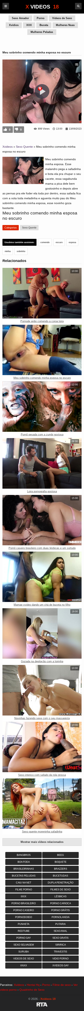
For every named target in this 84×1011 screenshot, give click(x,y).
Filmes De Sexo (60, 889)
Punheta (23, 924)
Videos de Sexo (62, 18)
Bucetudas (60, 875)
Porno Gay (23, 937)
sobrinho (21, 251)
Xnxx (23, 965)
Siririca (60, 944)
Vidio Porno (60, 958)
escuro (59, 242)
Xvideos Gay (60, 965)
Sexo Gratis (60, 937)
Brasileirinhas (23, 868)
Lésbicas (60, 896)
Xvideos (7, 146)
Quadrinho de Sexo (31, 989)
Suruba (23, 951)
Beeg (60, 855)
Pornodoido (23, 917)
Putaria (60, 924)
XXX (29, 25)
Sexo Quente (24, 146)
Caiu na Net (23, 882)
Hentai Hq (33, 984)
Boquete (60, 862)
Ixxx (23, 896)
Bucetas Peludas (23, 875)
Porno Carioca (60, 903)
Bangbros (24, 855)
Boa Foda (24, 862)
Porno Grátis (60, 910)
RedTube (24, 931)
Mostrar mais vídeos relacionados (42, 841)
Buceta (44, 25)
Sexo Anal (60, 931)
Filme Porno (23, 889)
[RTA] (42, 1005)
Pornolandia (61, 917)
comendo (45, 242)
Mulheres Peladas (42, 32)
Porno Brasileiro (23, 903)
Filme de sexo (62, 984)
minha (8, 251)
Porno (40, 18)
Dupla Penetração (60, 882)
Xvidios (14, 25)
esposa (72, 242)
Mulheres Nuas (65, 25)
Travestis (60, 951)
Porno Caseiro (23, 910)
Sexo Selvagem (23, 944)
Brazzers (60, 868)
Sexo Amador (20, 18)
